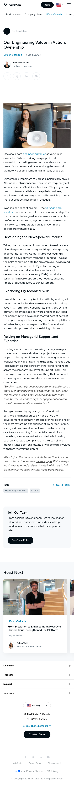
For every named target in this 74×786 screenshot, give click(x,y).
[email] (36, 76)
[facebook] (7, 76)
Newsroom (9, 693)
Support (7, 684)
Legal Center (17, 763)
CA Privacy (52, 771)
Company (8, 665)
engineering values (34, 154)
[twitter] (33, 757)
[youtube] (48, 757)
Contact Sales (37, 734)
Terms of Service (55, 763)
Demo (47, 4)
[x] (17, 76)
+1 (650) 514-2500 (37, 718)
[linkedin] (26, 76)
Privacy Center (35, 763)
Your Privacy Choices (32, 771)
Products (8, 674)
